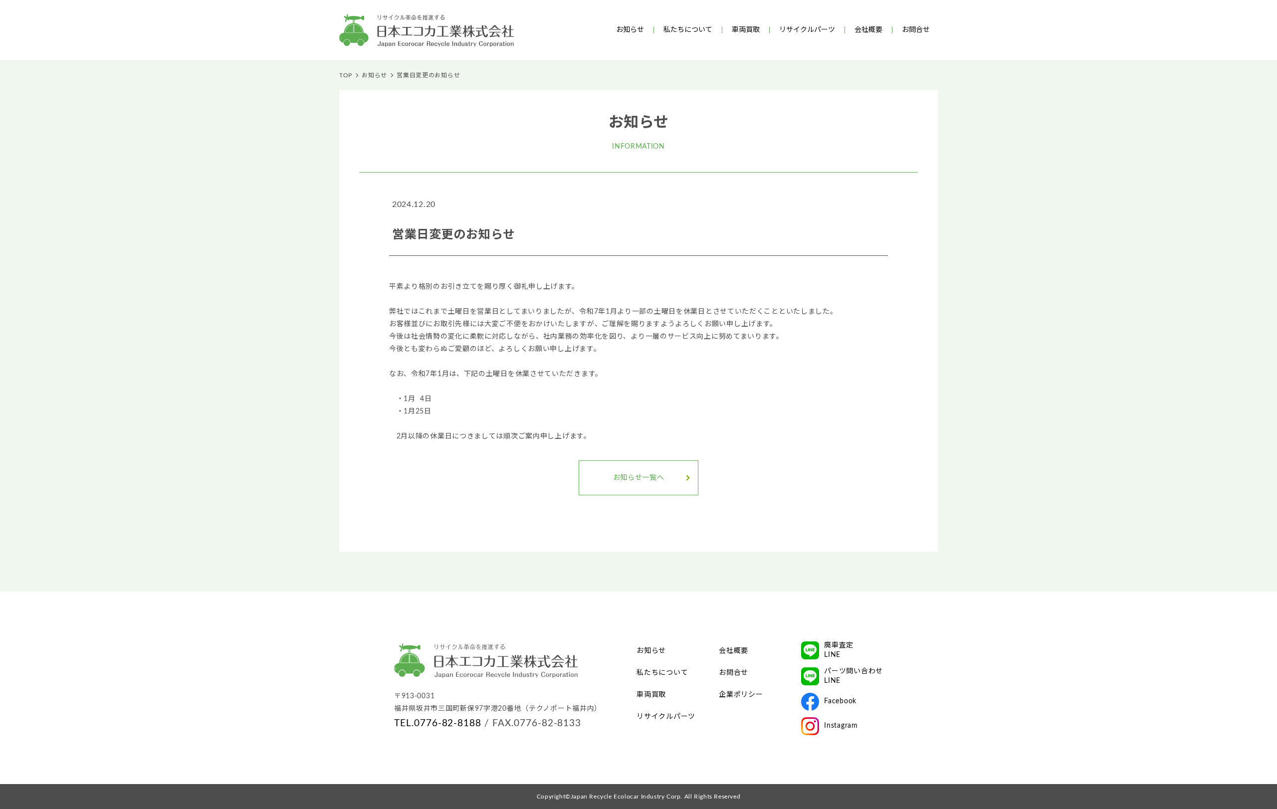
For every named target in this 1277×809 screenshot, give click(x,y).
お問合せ (916, 29)
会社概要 (868, 29)
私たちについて (687, 29)
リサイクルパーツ (807, 29)
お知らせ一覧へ (638, 477)
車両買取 (746, 29)
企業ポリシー (741, 694)
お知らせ (630, 29)
